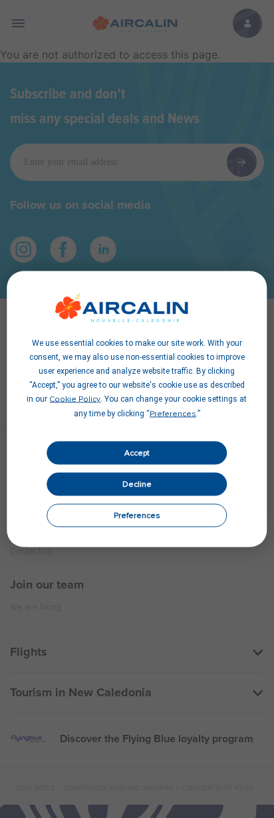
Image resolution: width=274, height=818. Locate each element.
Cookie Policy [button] (74, 400)
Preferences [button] (173, 414)
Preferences (137, 515)
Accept (137, 453)
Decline (137, 484)
